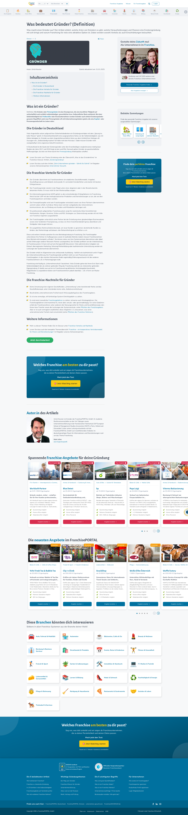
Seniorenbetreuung (142, 565)
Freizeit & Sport (68, 565)
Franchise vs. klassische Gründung (38, 784)
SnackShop (101, 571)
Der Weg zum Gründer (68, 781)
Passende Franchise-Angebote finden (138, 85)
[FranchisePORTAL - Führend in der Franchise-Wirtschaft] (31, 4)
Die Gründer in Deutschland (43, 86)
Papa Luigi (134, 489)
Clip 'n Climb (68, 571)
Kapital (97, 119)
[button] (149, 3)
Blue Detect (68, 489)
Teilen (102, 39)
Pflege (132, 565)
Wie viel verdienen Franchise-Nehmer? (39, 794)
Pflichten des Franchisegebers (92, 307)
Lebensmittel (100, 565)
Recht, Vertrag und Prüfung (69, 794)
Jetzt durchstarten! (40, 340)
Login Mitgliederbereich (136, 791)
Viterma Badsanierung (173, 489)
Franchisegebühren (56, 300)
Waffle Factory (169, 571)
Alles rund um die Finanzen (69, 791)
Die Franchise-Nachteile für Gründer (46, 93)
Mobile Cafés (146, 483)
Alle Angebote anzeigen (138, 91)
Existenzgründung (56, 160)
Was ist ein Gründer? (39, 83)
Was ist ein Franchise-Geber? (104, 784)
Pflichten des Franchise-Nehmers (80, 312)
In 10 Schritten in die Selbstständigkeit (39, 788)
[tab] (142, 531)
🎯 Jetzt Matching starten (65, 383)
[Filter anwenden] (66, 4)
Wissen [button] (128, 4)
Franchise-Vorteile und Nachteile (80, 326)
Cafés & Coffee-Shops (49, 565)
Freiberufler (46, 117)
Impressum (90, 811)
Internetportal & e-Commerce (49, 483)
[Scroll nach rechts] (185, 11)
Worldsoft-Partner (38, 489)
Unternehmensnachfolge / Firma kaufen (107, 791)
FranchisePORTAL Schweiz (75, 804)
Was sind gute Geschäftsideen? (105, 781)
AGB (106, 811)
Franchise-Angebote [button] (116, 4)
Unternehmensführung (68, 788)
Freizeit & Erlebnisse (82, 565)
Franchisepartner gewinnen (137, 784)
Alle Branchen (55, 4)
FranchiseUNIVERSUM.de (112, 804)
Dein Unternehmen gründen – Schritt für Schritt (71, 163)
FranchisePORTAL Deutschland (56, 804)
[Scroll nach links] (16, 11)
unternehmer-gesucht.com (94, 804)
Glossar (29, 39)
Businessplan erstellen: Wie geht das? (107, 794)
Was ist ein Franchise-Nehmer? (105, 788)
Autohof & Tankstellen (114, 483)
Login (156, 4)
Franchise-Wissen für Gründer (70, 784)
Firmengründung (65, 152)
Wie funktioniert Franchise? (35, 781)
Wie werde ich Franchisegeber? (139, 781)
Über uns (83, 811)
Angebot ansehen (43, 522)
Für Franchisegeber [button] (140, 4)
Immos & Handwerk (69, 483)
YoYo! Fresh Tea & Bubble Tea (43, 571)
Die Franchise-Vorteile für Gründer (46, 89)
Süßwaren (110, 565)
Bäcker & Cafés (134, 483)
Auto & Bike (100, 483)
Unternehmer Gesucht (58, 166)
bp (97, 489)
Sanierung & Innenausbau (86, 483)
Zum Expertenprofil (60, 442)
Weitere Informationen (41, 96)
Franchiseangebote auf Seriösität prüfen (39, 791)
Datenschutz (100, 811)
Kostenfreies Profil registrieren (138, 788)
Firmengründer (52, 112)
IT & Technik (34, 483)
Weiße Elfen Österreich (140, 571)
